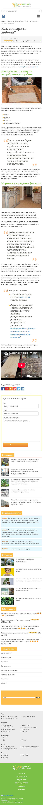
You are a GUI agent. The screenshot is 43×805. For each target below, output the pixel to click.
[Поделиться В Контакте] (22, 388)
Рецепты (25, 755)
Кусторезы (4, 662)
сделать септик (24, 297)
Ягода (24, 740)
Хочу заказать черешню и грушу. (19, 549)
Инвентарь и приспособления (8, 726)
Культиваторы (6, 657)
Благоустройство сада (10, 716)
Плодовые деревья (28, 716)
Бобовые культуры (9, 729)
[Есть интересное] (8, 40)
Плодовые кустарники (10, 718)
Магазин (21, 789)
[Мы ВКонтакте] (3, 16)
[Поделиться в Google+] (7, 388)
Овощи (24, 731)
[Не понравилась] (5, 40)
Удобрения (25, 725)
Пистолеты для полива (9, 670)
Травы (5, 738)
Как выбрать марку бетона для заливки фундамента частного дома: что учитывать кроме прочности (26, 502)
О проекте (21, 773)
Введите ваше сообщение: (11, 418)
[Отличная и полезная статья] (12, 40)
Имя (4, 403)
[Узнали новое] (10, 40)
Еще (2, 753)
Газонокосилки (6, 653)
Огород (4, 723)
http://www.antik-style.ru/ (29, 67)
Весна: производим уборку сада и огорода (15, 620)
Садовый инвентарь (8, 674)
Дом (3, 744)
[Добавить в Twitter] (18, 388)
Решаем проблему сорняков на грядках (14, 633)
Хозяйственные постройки (30, 747)
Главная (3, 21)
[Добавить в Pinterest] (14, 388)
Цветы (24, 738)
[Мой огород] (21, 7)
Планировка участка (9, 747)
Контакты (21, 786)
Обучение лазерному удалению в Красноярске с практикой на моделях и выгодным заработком (24, 472)
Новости (5, 755)
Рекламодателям (21, 783)
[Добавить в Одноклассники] (11, 388)
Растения (5, 735)
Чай (4, 740)
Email (5, 410)
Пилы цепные (6, 666)
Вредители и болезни (29, 727)
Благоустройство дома (15, 21)
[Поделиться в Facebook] (3, 388)
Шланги (3, 683)
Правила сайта (21, 776)
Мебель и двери (30, 21)
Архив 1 (5, 757)
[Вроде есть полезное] (7, 40)
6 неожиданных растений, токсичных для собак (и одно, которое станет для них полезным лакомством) (25, 482)
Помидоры (6, 731)
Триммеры (5, 679)
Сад (2, 714)
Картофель (25, 729)
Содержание (21, 780)
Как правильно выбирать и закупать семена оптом (18, 613)
